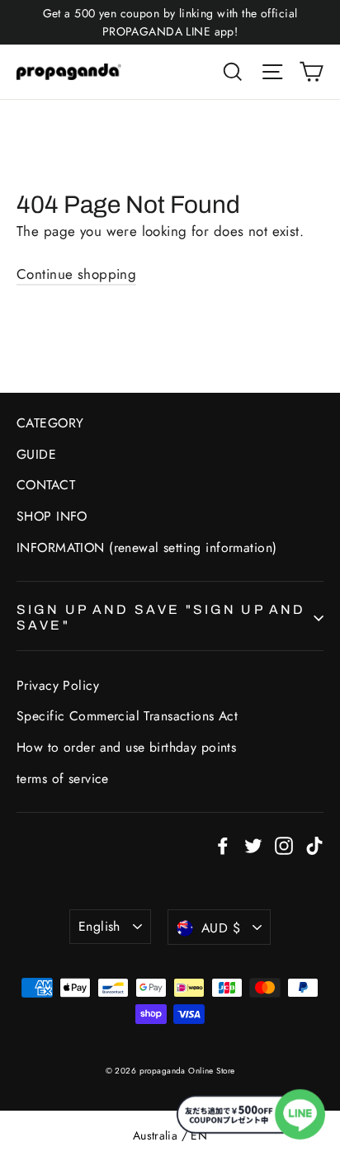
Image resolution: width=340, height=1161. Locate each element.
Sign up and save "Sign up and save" (161, 617)
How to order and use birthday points (126, 747)
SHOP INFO (52, 516)
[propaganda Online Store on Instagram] (284, 844)
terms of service (63, 778)
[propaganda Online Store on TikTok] (314, 844)
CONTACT (46, 484)
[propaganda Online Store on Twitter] (253, 844)
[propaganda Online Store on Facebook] (223, 844)
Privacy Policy (58, 685)
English (99, 926)
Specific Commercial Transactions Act (127, 715)
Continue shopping (76, 274)
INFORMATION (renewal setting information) (146, 547)
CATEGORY (50, 422)
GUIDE (36, 454)
